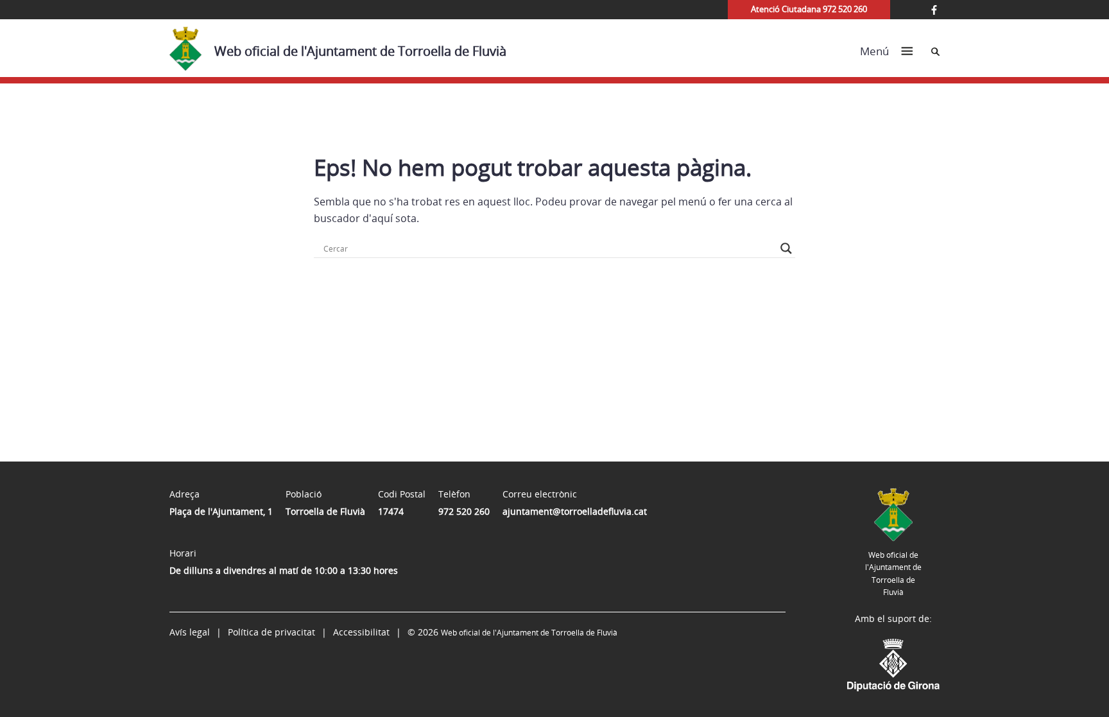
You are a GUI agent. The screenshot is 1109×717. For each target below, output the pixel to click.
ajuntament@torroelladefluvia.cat (575, 511)
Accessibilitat (361, 632)
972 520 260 (464, 511)
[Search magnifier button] (786, 248)
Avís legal (189, 632)
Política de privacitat (271, 632)
